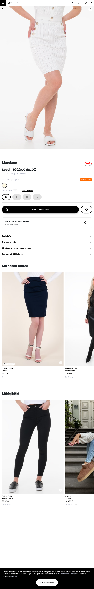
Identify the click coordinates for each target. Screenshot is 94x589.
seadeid (14, 576)
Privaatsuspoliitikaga (67, 574)
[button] (47, 236)
